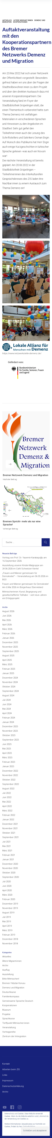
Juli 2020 (6, 881)
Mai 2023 (6, 748)
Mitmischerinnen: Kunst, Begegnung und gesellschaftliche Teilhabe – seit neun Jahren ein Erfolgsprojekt (24, 595)
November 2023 (10, 731)
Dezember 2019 (10, 903)
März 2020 (7, 895)
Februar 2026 (8, 633)
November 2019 (10, 908)
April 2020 (7, 890)
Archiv (5, 965)
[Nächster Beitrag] (26, 441)
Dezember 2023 (10, 726)
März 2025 (7, 664)
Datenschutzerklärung (13, 1086)
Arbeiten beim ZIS (11, 1069)
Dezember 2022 (10, 771)
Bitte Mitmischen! (10, 978)
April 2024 (7, 713)
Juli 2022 (6, 793)
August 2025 (8, 655)
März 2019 (7, 930)
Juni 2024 (6, 704)
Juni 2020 (6, 886)
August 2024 (8, 695)
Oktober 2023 (8, 735)
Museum (6, 1010)
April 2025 (7, 660)
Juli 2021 (6, 841)
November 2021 (10, 828)
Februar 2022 (8, 815)
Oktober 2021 (8, 833)
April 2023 (7, 753)
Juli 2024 (6, 700)
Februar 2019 (8, 935)
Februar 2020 (8, 899)
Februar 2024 (8, 717)
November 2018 (10, 943)
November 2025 (10, 647)
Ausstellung (8, 974)
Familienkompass (10, 996)
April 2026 (7, 624)
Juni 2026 (6, 615)
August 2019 (8, 912)
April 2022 (7, 806)
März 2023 (7, 757)
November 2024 (10, 682)
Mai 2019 (6, 921)
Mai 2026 (6, 620)
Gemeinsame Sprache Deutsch (17, 1001)
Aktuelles (7, 20)
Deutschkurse (9, 992)
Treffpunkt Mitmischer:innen (15, 1023)
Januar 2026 (8, 638)
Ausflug (6, 970)
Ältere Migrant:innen (23, 20)
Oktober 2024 (8, 686)
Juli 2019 (6, 917)
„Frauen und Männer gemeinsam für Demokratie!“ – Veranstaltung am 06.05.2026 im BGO (25, 576)
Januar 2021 (8, 859)
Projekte (6, 1014)
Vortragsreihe (9, 1032)
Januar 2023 (8, 766)
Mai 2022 (6, 801)
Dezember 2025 (10, 642)
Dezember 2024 (10, 677)
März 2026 (7, 629)
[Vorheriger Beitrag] (26, 501)
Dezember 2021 (10, 824)
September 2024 (10, 691)
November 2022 (10, 775)
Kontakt (6, 1064)
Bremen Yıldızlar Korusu (13, 983)
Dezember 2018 (10, 939)
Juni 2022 (6, 797)
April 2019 (7, 926)
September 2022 (10, 784)
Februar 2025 (8, 669)
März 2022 (7, 810)
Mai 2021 (6, 846)
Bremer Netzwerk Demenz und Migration (25, 475)
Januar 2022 (8, 819)
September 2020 (10, 877)
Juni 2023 (6, 744)
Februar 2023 (8, 762)
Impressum (7, 1080)
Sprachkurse (8, 1018)
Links (4, 1075)
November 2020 (10, 868)
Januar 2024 (8, 722)
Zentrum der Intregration (14, 1036)
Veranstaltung (9, 1027)
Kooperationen (20, 22)
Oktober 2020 (8, 872)
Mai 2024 (6, 709)
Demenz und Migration (13, 987)
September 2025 (10, 651)
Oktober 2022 (8, 779)
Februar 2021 (8, 855)
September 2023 (10, 739)
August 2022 (8, 788)
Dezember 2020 (10, 864)
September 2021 (10, 837)
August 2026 (8, 611)
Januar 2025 (8, 673)
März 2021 (7, 850)
